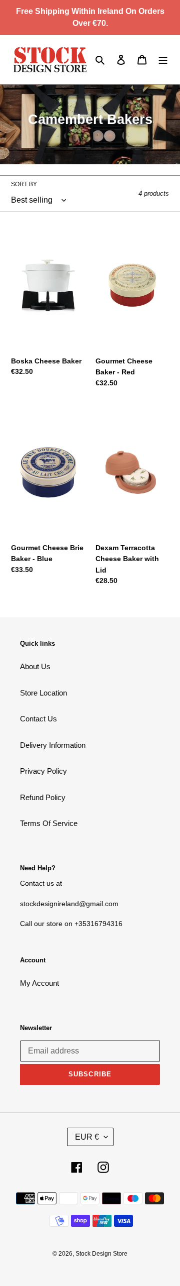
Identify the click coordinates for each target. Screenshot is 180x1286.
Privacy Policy (43, 771)
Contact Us (38, 718)
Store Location (43, 693)
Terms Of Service (49, 823)
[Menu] (163, 59)
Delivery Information (53, 745)
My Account (39, 983)
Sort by (24, 184)
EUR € (87, 1137)
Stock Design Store (102, 1253)
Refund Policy (43, 797)
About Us (35, 666)
